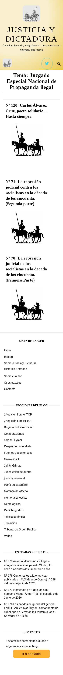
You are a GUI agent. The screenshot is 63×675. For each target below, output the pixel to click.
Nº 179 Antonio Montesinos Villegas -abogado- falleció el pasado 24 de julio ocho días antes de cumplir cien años (28, 565)
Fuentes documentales (18, 452)
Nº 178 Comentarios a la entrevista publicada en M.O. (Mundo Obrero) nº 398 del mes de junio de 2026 (30, 579)
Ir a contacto (31, 654)
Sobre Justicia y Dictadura (20, 363)
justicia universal (14, 478)
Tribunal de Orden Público (20, 529)
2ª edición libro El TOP (18, 420)
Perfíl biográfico (13, 510)
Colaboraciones (14, 433)
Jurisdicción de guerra (17, 471)
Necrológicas (12, 503)
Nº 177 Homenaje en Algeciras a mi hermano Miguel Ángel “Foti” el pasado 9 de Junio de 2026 (31, 593)
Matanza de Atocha (16, 491)
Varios (8, 536)
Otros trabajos (12, 382)
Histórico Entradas (15, 368)
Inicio (7, 350)
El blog (8, 356)
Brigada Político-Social (18, 427)
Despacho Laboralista (17, 446)
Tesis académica (14, 516)
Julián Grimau (12, 465)
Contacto (9, 389)
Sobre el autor (13, 376)
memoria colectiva (15, 497)
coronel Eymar (13, 440)
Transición (10, 523)
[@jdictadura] (47, 64)
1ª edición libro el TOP (18, 414)
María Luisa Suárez (16, 484)
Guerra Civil (11, 459)
